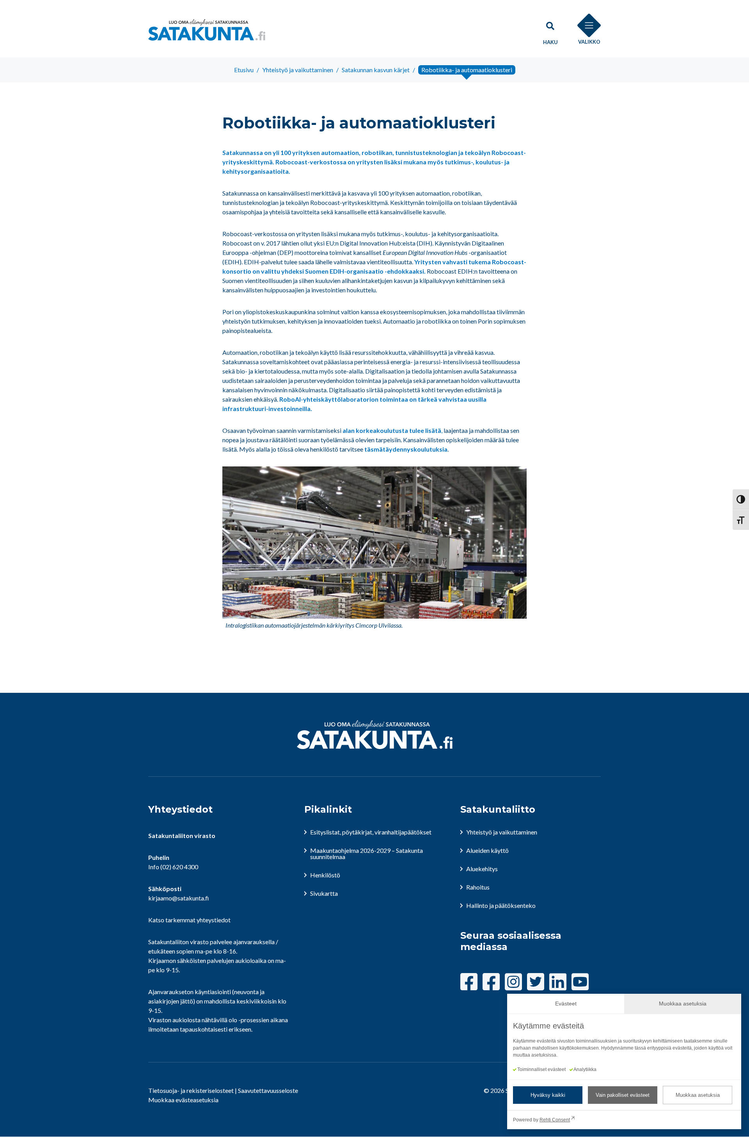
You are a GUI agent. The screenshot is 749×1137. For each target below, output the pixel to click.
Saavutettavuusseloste (268, 1090)
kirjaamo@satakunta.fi (178, 898)
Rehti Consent (555, 1120)
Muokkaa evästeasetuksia (183, 1099)
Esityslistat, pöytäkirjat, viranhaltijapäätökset (370, 832)
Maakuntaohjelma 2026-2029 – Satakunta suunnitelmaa (366, 853)
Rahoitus (478, 887)
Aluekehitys (482, 868)
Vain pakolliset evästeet (623, 1095)
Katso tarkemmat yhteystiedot (189, 919)
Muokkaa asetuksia (698, 1095)
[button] (550, 29)
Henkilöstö (325, 875)
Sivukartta (324, 893)
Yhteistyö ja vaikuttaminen (501, 832)
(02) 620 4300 (179, 866)
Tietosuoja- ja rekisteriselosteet (191, 1090)
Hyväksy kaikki (548, 1095)
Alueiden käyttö (487, 850)
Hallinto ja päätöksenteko (501, 905)
